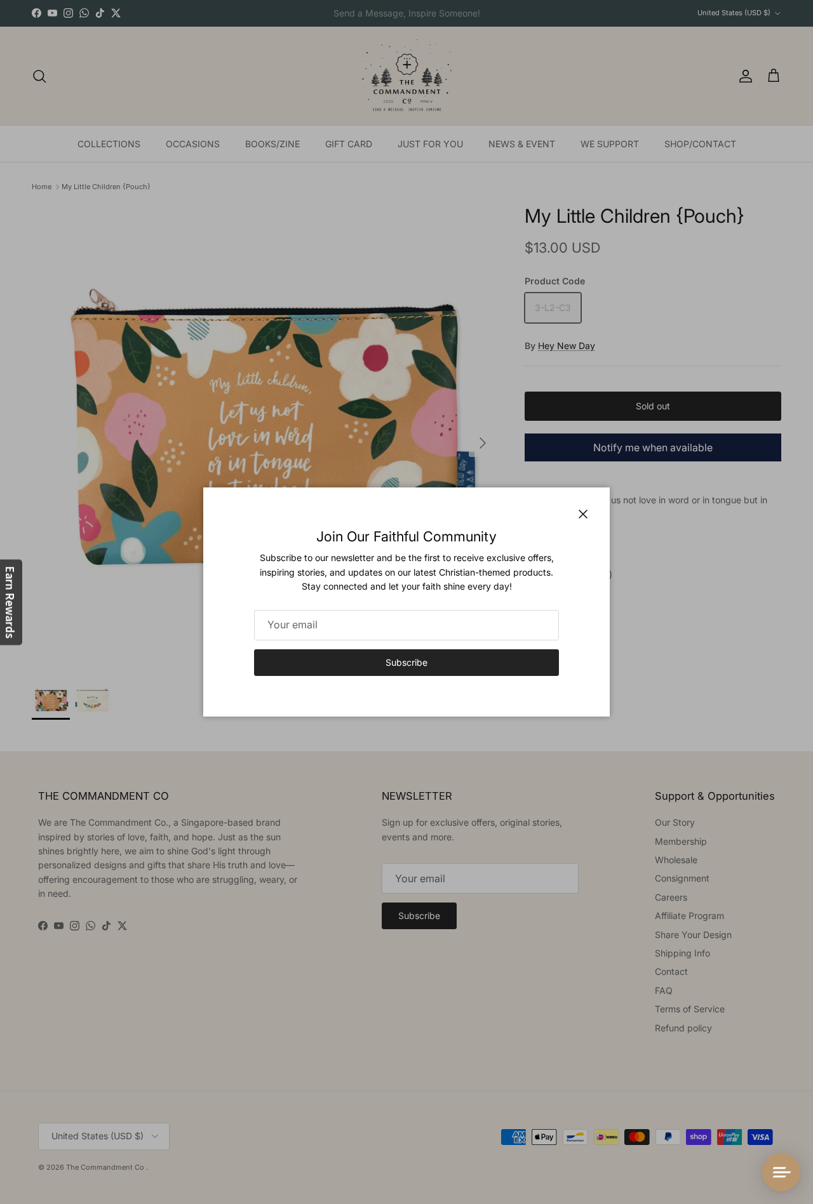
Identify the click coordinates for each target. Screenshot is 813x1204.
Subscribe (406, 662)
